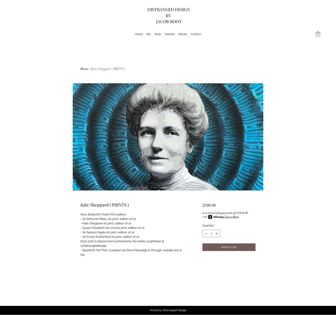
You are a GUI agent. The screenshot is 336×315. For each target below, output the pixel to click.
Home (84, 69)
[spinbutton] (211, 233)
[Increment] (217, 233)
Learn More (232, 216)
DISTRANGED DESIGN (168, 9)
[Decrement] (205, 233)
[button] (318, 34)
